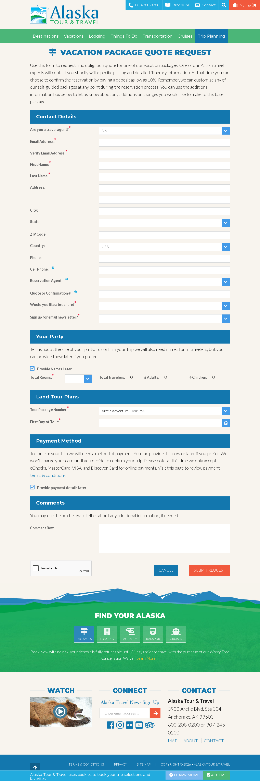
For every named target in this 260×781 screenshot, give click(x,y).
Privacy (120, 764)
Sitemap (144, 764)
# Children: (198, 377)
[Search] (224, 5)
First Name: (39, 164)
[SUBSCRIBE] (155, 713)
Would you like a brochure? (52, 304)
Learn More (186, 775)
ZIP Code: (38, 234)
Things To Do (124, 36)
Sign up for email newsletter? (54, 317)
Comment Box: (42, 528)
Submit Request (209, 570)
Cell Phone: (39, 269)
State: (35, 221)
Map (172, 740)
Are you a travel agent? (49, 129)
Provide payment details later (61, 487)
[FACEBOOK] (110, 725)
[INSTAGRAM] (120, 725)
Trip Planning (211, 36)
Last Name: (39, 176)
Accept (218, 775)
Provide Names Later (54, 369)
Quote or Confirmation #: (50, 293)
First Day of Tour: (44, 422)
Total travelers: (112, 377)
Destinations (46, 36)
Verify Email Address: (47, 153)
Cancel (166, 570)
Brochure (180, 5)
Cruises (185, 36)
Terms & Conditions (86, 764)
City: (34, 210)
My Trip (247, 5)
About (190, 740)
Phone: (35, 257)
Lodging (97, 36)
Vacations (73, 36)
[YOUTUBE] (139, 725)
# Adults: (151, 377)
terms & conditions (48, 475)
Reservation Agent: (46, 280)
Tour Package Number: (48, 409)
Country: (37, 245)
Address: (37, 187)
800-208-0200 (147, 5)
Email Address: (42, 141)
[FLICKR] (129, 725)
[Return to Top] (35, 768)
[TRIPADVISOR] (149, 725)
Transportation (157, 36)
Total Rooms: (41, 377)
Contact (209, 5)
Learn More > (147, 658)
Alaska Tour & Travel (64, 14)
